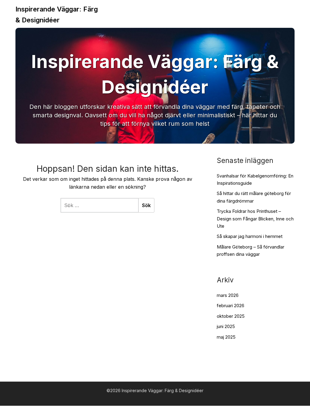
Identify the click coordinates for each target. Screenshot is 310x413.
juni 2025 (226, 326)
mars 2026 (228, 295)
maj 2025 (226, 337)
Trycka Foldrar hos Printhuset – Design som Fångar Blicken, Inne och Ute (255, 218)
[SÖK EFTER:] (99, 205)
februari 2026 (230, 305)
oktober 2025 (231, 316)
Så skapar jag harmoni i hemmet (249, 236)
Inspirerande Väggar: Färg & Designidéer (56, 14)
